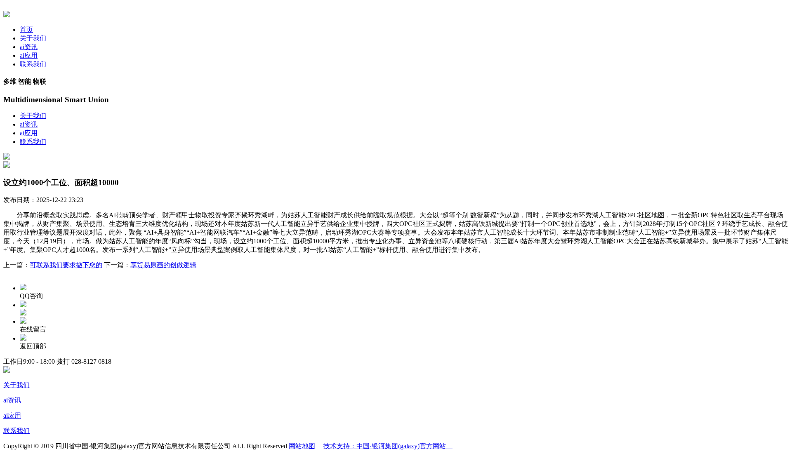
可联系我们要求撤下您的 (66, 264)
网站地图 (302, 445)
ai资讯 (29, 46)
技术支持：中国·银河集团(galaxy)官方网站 (388, 445)
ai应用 (29, 55)
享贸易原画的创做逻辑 (163, 264)
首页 (26, 29)
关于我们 (33, 38)
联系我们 (33, 64)
